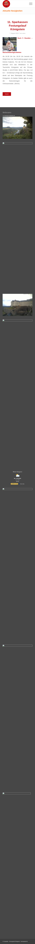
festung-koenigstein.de (10, 115)
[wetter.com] (14, 484)
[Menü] (29, 4)
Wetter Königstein (17, 472)
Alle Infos (22, 484)
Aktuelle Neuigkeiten (12, 11)
